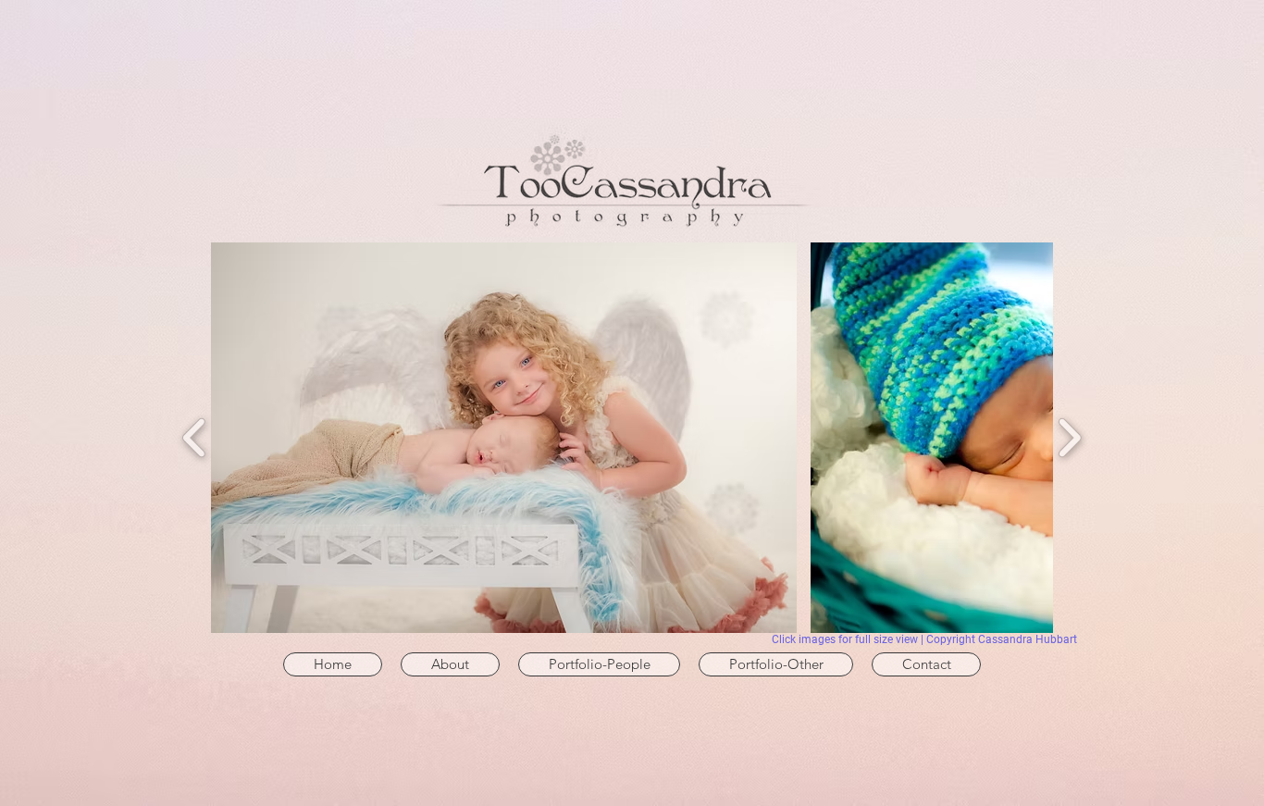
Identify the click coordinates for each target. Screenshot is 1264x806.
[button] (599, 664)
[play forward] (1069, 437)
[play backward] (195, 437)
